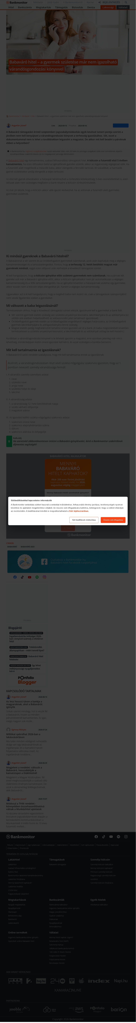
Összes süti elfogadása (113, 520)
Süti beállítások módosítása (84, 520)
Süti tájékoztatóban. (79, 511)
